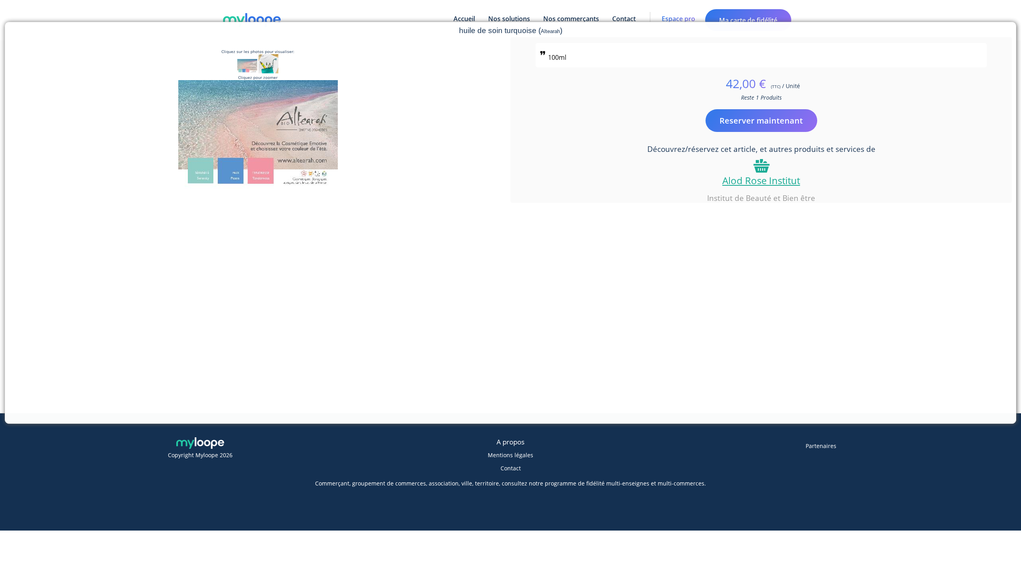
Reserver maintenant (761, 120)
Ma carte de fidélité (748, 20)
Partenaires (821, 446)
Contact (511, 468)
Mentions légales (510, 455)
